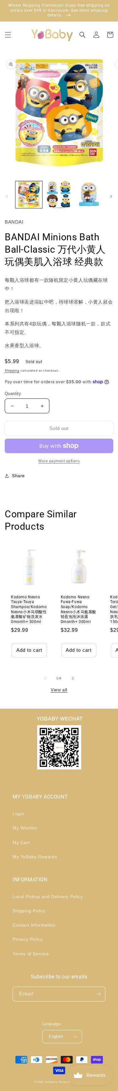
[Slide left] (7, 196)
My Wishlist (25, 827)
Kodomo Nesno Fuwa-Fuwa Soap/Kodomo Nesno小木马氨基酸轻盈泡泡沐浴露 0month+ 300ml (79, 609)
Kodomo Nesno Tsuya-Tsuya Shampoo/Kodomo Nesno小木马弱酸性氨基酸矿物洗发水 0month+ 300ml (29, 609)
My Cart (21, 842)
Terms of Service (31, 953)
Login (19, 813)
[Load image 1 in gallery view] (28, 194)
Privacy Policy (27, 939)
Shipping (12, 370)
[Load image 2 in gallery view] (58, 194)
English (56, 1036)
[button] (8, 35)
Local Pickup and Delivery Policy (48, 896)
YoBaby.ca (51, 1081)
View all (59, 689)
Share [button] (18, 475)
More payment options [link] (59, 461)
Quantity (13, 393)
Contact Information (34, 925)
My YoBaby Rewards (35, 856)
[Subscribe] (98, 994)
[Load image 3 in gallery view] (89, 194)
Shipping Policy (29, 910)
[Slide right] (111, 196)
